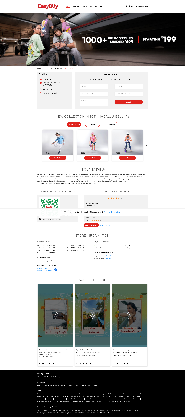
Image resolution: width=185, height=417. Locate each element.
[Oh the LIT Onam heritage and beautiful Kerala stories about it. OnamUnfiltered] (55, 315)
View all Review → (106, 225)
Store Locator (112, 212)
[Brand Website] (132, 6)
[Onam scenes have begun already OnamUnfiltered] (129, 315)
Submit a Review (91, 225)
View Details (57, 158)
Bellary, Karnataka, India (45, 270)
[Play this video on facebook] (55, 315)
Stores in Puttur (78, 413)
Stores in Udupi (105, 413)
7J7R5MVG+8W (42, 269)
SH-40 (39, 377)
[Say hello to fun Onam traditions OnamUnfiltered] (92, 315)
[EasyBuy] (48, 6)
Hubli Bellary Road (57, 377)
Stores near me (42, 68)
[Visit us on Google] (129, 6)
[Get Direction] (55, 271)
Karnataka (53, 68)
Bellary (60, 68)
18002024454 (47, 89)
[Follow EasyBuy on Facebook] (126, 6)
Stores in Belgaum (73, 410)
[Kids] (57, 142)
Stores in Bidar (87, 410)
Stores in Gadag (127, 410)
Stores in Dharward (113, 410)
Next (146, 145)
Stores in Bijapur (99, 410)
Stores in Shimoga (92, 413)
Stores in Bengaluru (44, 410)
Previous (38, 145)
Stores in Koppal (52, 413)
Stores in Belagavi (59, 410)
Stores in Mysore (65, 413)
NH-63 (46, 377)
